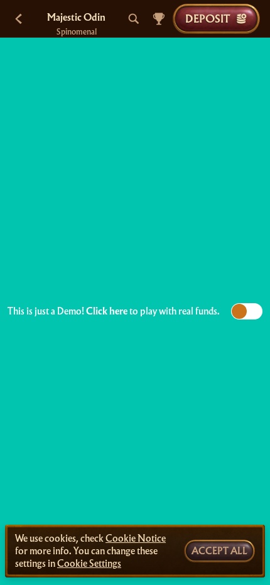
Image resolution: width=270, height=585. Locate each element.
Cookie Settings (89, 564)
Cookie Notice (135, 538)
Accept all (219, 551)
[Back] (19, 19)
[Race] (159, 19)
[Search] (133, 19)
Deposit (207, 18)
